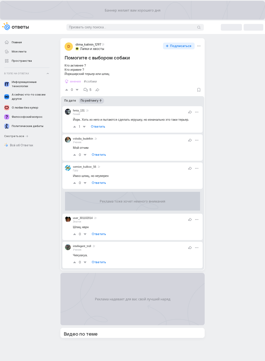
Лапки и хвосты (92, 49)
